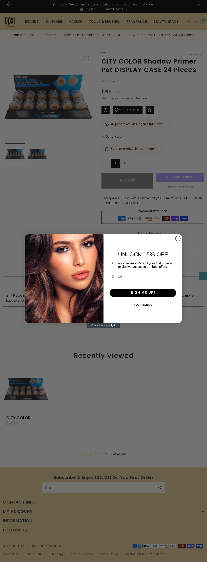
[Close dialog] (177, 238)
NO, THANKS (143, 305)
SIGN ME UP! (143, 293)
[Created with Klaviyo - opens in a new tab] (103, 325)
